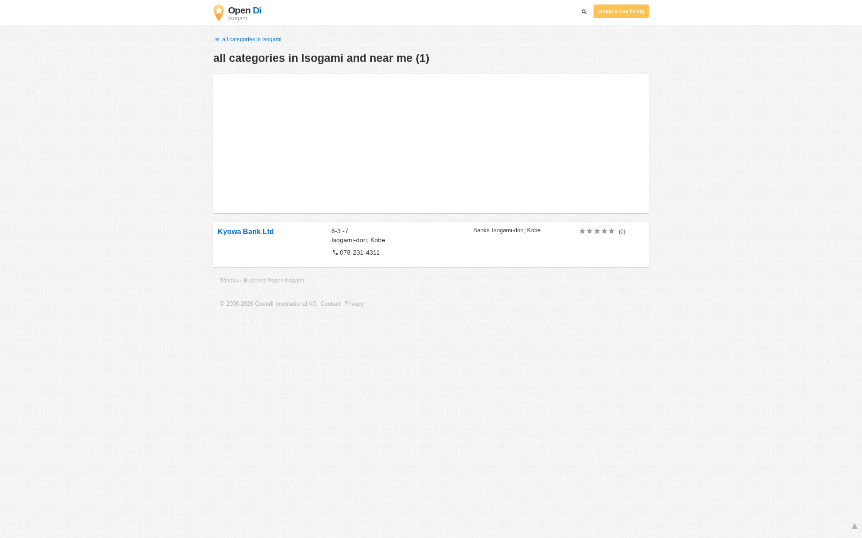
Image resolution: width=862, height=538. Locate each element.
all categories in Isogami (251, 39)
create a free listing (621, 11)
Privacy (354, 304)
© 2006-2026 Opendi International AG (268, 304)
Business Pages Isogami (274, 281)
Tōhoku (229, 281)
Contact (331, 304)
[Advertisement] (431, 143)
